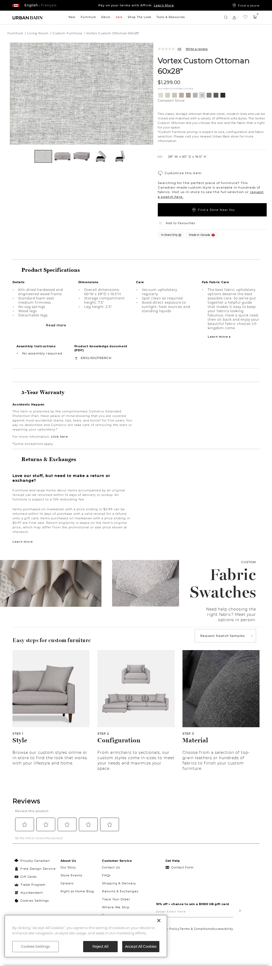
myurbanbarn (31, 892)
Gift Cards (28, 877)
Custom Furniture (67, 33)
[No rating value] (167, 49)
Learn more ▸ (219, 336)
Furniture (88, 17)
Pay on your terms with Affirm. (136, 5)
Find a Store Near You (216, 210)
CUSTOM (248, 562)
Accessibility (222, 929)
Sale (119, 17)
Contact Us (111, 867)
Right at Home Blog (77, 891)
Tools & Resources (170, 17)
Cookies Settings (34, 900)
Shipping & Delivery (119, 883)
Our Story (68, 867)
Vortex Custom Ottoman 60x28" (204, 66)
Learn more (22, 541)
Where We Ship (115, 907)
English (88, 358)
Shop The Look (139, 17)
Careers (67, 883)
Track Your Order (116, 899)
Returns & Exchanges (120, 891)
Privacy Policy (168, 929)
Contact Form (182, 867)
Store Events (71, 875)
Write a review (197, 49)
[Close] (159, 920)
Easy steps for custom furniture (51, 640)
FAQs (106, 875)
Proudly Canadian (35, 861)
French (104, 358)
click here (59, 436)
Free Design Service (35, 869)
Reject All (100, 946)
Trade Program (32, 884)
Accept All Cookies (140, 946)
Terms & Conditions (196, 929)
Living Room (38, 33)
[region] (85, 936)
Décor (105, 17)
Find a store (249, 5)
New (72, 17)
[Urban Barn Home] (27, 17)
